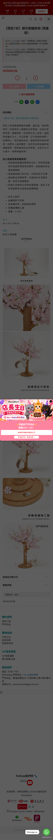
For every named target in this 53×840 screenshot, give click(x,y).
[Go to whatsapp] (46, 832)
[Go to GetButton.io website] (46, 837)
